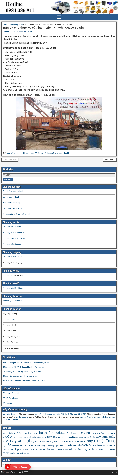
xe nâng (112, 449)
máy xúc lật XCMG (20, 446)
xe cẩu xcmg (80, 449)
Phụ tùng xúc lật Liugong (13, 257)
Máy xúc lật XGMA (78, 414)
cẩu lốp (85, 432)
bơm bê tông (16, 433)
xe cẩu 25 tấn (106, 446)
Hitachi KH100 (22, 153)
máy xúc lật (19, 440)
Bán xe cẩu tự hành (11, 197)
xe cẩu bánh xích (48, 153)
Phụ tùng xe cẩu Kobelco (13, 232)
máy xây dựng (99, 436)
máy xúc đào (35, 445)
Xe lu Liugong (22, 417)
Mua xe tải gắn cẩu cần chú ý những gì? (20, 376)
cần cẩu (65, 433)
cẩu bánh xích (75, 433)
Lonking (19, 437)
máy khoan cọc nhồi (66, 437)
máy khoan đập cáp (82, 437)
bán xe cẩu (7, 433)
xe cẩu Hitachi (63, 153)
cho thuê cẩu (30, 433)
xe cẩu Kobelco (49, 449)
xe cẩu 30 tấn (34, 153)
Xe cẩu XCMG (86, 417)
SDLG (62, 446)
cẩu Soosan (13, 420)
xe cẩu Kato (37, 449)
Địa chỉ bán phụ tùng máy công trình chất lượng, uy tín (26, 363)
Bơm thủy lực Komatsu (12, 301)
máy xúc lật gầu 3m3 (40, 441)
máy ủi (44, 445)
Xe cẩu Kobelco (101, 417)
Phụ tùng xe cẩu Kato (12, 227)
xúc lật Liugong (22, 453)
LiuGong (9, 436)
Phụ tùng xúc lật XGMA (13, 288)
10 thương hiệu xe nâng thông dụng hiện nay (22, 371)
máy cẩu (51, 436)
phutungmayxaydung (14, 31)
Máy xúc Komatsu (10, 414)
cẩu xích (11, 153)
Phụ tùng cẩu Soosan (12, 244)
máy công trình (39, 437)
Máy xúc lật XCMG (61, 414)
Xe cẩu (29, 31)
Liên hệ (114, 472)
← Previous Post (10, 160)
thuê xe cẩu (74, 445)
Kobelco (103, 433)
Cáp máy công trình (11, 393)
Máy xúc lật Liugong (43, 414)
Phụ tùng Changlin (10, 319)
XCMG (86, 445)
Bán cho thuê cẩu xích (12, 208)
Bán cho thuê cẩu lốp (11, 203)
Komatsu (111, 433)
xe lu (106, 449)
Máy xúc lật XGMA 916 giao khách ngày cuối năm (24, 367)
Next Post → (109, 160)
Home (5, 24)
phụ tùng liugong (53, 446)
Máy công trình (16, 24)
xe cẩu (95, 445)
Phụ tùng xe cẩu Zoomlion (14, 238)
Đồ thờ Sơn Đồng (10, 398)
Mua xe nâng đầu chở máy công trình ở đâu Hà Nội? (25, 380)
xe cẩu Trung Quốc (65, 449)
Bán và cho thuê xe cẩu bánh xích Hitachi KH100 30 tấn (43, 27)
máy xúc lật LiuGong (59, 441)
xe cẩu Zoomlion (95, 449)
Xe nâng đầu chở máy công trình (16, 214)
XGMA (6, 453)
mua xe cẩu (27, 437)
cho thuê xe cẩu (49, 433)
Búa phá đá (7, 403)
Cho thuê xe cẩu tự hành (13, 191)
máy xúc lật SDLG (77, 441)
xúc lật (12, 453)
